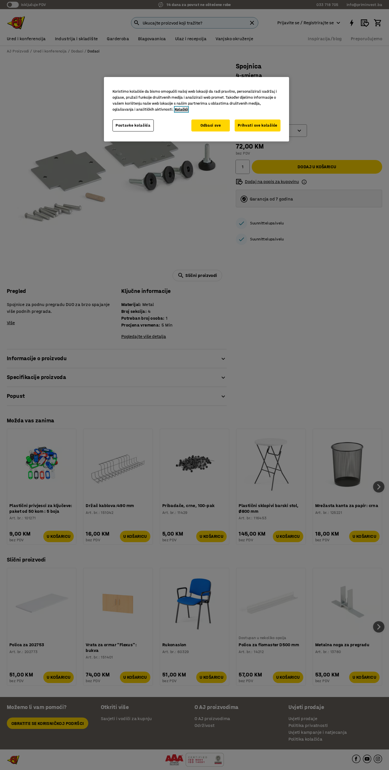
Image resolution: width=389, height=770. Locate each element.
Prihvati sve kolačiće (257, 125)
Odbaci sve (210, 125)
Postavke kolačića (133, 125)
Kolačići (181, 109)
